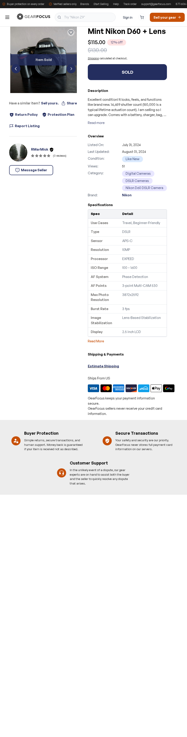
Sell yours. (50, 103)
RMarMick (39, 149)
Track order (130, 4)
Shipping (93, 58)
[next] (71, 68)
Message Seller (34, 170)
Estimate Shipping (103, 366)
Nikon (127, 195)
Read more (96, 123)
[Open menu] (7, 17)
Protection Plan (61, 114)
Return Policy (26, 114)
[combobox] (85, 17)
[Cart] (142, 17)
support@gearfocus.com (156, 4)
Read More (96, 341)
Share (72, 103)
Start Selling (101, 4)
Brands (84, 4)
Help (116, 4)
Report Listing (27, 126)
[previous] (16, 68)
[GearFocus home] (33, 17)
